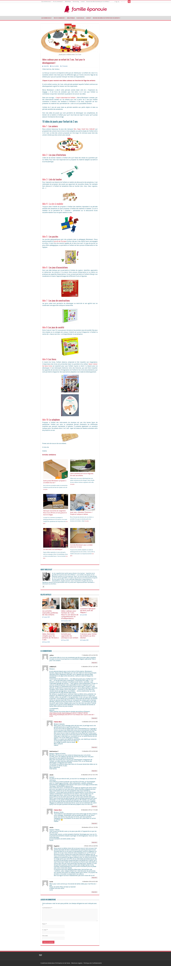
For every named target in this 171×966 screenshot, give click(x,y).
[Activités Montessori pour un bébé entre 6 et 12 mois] (82, 535)
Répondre (94, 662)
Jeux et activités (55, 66)
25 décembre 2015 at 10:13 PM (89, 774)
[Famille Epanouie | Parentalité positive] (85, 9)
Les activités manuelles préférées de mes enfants (50, 613)
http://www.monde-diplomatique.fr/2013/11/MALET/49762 (68, 713)
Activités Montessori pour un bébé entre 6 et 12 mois (81, 546)
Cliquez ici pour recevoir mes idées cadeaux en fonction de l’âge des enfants (68, 80)
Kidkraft (92, 129)
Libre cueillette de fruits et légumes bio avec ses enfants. (81, 474)
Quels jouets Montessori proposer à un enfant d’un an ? (54, 481)
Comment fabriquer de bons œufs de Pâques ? (88, 610)
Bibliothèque (68, 1)
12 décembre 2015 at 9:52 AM (90, 721)
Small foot (85, 129)
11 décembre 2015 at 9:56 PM (90, 655)
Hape (79, 129)
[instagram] (118, 2)
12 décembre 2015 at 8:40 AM (90, 751)
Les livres (52, 359)
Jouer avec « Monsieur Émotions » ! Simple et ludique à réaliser (81, 513)
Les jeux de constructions (59, 300)
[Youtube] (116, 2)
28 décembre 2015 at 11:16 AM (89, 810)
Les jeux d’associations (58, 267)
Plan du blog (76, 1)
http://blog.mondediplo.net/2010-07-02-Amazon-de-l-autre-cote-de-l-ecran (72, 715)
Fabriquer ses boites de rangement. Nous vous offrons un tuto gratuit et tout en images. (55, 513)
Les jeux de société (56, 327)
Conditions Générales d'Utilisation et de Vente (55, 963)
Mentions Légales (76, 963)
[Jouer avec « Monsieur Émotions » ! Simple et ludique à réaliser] (82, 502)
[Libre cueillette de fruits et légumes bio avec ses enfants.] (82, 465)
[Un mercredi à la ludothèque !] (55, 540)
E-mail (45, 930)
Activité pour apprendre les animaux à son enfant (69, 636)
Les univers (53, 126)
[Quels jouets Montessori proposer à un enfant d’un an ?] (55, 470)
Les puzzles (53, 236)
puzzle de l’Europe (60, 241)
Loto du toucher (55, 179)
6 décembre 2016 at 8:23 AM (90, 881)
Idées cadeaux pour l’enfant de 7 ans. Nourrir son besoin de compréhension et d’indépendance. (69, 614)
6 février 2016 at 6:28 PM (91, 846)
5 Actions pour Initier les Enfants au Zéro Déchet (88, 636)
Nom (44, 924)
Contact (83, 1)
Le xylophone (54, 419)
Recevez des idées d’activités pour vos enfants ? (97, 1)
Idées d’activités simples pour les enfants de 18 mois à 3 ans (50, 637)
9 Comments (65, 66)
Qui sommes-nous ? (46, 1)
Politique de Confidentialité (93, 963)
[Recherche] (129, 1)
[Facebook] (115, 2)
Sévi (75, 129)
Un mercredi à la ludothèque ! (52, 549)
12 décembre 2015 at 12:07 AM (89, 666)
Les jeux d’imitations (57, 154)
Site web (45, 936)
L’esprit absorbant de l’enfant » (66, 97)
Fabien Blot (58, 722)
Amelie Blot (46, 66)
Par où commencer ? (58, 1)
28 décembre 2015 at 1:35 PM (90, 827)
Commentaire (47, 908)
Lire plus (45, 489)
